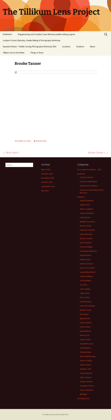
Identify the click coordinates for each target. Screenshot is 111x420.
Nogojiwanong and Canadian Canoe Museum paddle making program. (46, 34)
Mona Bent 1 (11, 152)
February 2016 (47, 174)
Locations (66, 46)
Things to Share (37, 52)
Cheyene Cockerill (87, 230)
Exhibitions (7, 34)
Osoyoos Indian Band (88, 181)
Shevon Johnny (86, 360)
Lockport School (86, 177)
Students (80, 46)
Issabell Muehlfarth (87, 272)
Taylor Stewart (86, 377)
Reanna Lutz (85, 335)
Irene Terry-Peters (87, 268)
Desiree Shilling (86, 247)
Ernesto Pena (41, 141)
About (92, 46)
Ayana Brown (85, 217)
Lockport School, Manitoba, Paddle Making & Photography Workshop (31, 40)
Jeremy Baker (85, 280)
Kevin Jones (85, 297)
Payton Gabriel (86, 322)
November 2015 (47, 178)
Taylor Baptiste (86, 373)
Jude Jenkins (85, 289)
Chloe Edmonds (86, 234)
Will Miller (83, 394)
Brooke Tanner (86, 226)
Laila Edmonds (85, 301)
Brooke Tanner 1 (98, 152)
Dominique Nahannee (88, 251)
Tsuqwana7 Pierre (87, 386)
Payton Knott (85, 327)
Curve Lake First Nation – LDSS (89, 169)
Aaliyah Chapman (86, 200)
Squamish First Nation (88, 185)
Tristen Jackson (86, 381)
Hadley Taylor (85, 259)
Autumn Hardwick (87, 213)
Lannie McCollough (87, 306)
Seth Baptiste (85, 348)
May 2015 (45, 190)
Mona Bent (84, 314)
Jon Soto (83, 284)
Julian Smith (84, 293)
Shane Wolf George (88, 356)
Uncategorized (83, 398)
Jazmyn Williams (86, 276)
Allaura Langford (86, 209)
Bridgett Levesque (87, 221)
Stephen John (85, 369)
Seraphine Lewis (86, 343)
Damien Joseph (86, 238)
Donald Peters (85, 255)
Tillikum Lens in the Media (13, 52)
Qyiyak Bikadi (85, 331)
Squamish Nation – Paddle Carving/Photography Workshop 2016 (29, 46)
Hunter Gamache (86, 263)
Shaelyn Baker (85, 352)
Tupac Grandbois (86, 390)
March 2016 (45, 169)
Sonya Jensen (85, 364)
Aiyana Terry (85, 204)
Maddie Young (85, 310)
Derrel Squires (86, 242)
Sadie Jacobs (85, 339)
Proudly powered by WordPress (55, 414)
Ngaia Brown (85, 318)
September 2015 (48, 186)
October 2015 (46, 182)
